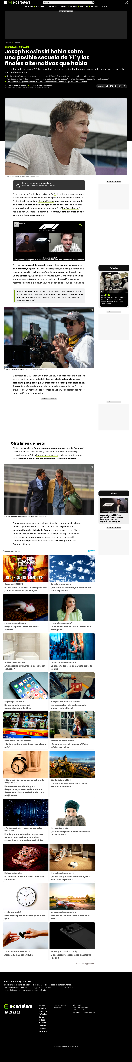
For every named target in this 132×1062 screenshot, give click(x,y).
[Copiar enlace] (107, 86)
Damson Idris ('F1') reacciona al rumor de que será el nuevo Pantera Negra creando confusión (47, 82)
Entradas (43, 1031)
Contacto (58, 1008)
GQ (27, 211)
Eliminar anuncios (67, 11)
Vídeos (73, 6)
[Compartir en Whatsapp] (124, 86)
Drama (117, 297)
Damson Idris (36, 275)
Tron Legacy (50, 375)
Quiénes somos (60, 1005)
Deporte (123, 297)
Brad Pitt (35, 268)
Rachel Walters (112, 300)
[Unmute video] (49, 241)
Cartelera (40, 6)
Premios (84, 6)
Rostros (94, 6)
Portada (8, 43)
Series (64, 6)
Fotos (104, 6)
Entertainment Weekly (47, 455)
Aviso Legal (77, 1005)
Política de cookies (79, 1010)
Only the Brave (34, 375)
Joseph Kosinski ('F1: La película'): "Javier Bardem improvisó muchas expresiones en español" (112, 518)
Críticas (42, 1028)
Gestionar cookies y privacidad (84, 1012)
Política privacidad (80, 1007)
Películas (53, 6)
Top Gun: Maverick (70, 208)
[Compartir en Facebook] (115, 86)
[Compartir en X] (119, 86)
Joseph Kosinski (46, 201)
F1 (55, 194)
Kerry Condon (62, 275)
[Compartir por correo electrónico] (111, 86)
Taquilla (42, 1025)
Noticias (29, 6)
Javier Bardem (106, 304)
